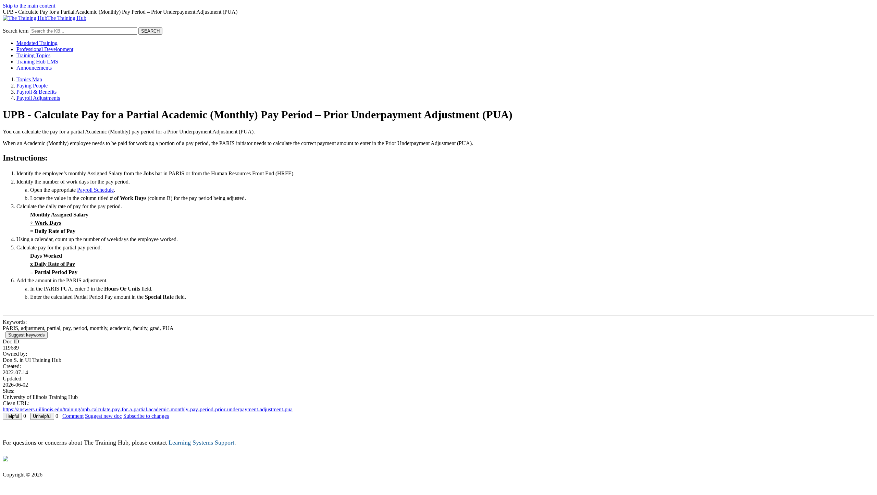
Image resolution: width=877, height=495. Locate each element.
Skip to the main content (29, 6)
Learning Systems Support (201, 442)
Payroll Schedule (95, 190)
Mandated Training (37, 43)
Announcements (34, 68)
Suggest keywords (26, 335)
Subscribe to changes (146, 416)
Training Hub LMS (37, 61)
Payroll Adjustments (38, 98)
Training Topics (33, 55)
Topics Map (29, 79)
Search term (15, 31)
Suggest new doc (103, 416)
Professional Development (44, 49)
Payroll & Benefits (36, 92)
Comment (73, 416)
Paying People (32, 86)
